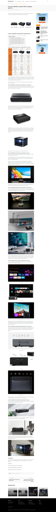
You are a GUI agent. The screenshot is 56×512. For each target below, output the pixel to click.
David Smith (31, 495)
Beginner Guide (19, 1)
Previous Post (11, 478)
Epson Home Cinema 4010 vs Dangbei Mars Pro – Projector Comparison (12, 493)
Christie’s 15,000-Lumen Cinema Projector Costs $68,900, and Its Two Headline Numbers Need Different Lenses (44, 32)
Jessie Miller (11, 495)
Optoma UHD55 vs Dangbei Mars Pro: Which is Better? (15, 467)
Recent (38, 25)
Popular (42, 25)
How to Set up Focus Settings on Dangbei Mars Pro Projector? (43, 493)
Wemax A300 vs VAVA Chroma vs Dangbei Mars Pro (14, 469)
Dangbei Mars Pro (16, 460)
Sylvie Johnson (42, 37)
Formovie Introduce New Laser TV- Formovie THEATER (15, 465)
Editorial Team (42, 29)
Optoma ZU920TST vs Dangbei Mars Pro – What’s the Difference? (22, 493)
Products (23, 1)
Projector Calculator (27, 1)
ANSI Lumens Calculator (33, 1)
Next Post (31, 478)
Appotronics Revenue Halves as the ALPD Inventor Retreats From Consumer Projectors (44, 28)
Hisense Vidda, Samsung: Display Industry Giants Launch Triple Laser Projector (28, 480)
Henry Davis (42, 41)
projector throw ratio (14, 255)
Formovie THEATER (17, 473)
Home (16, 1)
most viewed (46, 25)
